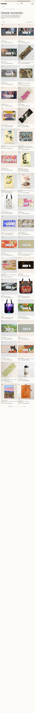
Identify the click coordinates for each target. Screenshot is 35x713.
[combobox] (17, 7)
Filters (4, 21)
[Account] (17, 4)
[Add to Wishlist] (2, 24)
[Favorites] (19, 4)
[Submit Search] (2, 7)
